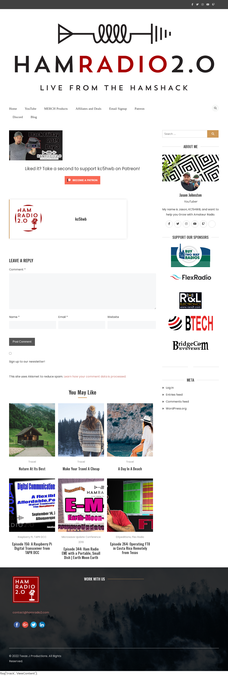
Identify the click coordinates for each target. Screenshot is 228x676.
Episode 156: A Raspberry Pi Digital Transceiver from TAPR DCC (32, 548)
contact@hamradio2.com (31, 612)
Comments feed (177, 402)
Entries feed (174, 395)
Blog (34, 117)
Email (63, 317)
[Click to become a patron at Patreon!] (82, 185)
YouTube (30, 108)
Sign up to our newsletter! (27, 362)
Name (14, 317)
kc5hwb (81, 219)
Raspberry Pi (25, 537)
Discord (18, 117)
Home (13, 108)
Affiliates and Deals (88, 108)
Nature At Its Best (32, 468)
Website (113, 317)
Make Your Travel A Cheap (81, 468)
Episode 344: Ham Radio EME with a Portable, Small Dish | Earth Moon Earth (81, 553)
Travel (32, 462)
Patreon (139, 108)
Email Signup (118, 108)
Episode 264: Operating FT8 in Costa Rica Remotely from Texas (130, 548)
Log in (170, 388)
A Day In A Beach (130, 468)
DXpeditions (123, 537)
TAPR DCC (40, 537)
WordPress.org (176, 408)
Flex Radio (138, 537)
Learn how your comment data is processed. (95, 376)
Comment (17, 269)
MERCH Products (56, 108)
